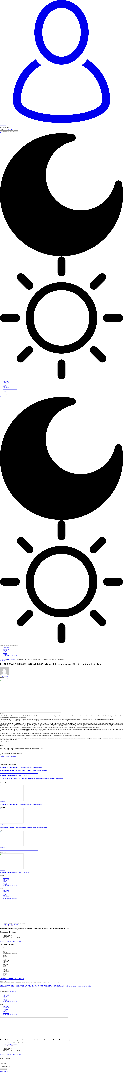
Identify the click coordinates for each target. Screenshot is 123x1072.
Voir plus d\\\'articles (10, 129)
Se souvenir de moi (5, 1066)
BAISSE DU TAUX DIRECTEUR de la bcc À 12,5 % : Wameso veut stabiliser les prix (21, 775)
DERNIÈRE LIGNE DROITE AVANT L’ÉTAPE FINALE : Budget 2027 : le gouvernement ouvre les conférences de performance (31, 778)
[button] (61, 888)
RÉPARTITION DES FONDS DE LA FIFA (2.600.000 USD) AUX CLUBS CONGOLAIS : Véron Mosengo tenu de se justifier (45, 986)
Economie (2, 660)
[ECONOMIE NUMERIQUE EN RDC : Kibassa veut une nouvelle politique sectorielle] (11, 800)
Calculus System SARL (12, 991)
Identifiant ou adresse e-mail (6, 1061)
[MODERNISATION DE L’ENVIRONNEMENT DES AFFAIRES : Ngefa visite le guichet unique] (11, 823)
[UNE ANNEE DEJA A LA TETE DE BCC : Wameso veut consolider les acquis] (11, 846)
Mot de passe (3, 1063)
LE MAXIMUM (4, 676)
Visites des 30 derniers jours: (9, 937)
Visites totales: (6, 939)
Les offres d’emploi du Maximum (12, 979)
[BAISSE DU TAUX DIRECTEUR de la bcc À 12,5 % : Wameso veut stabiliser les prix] (11, 868)
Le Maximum (3, 125)
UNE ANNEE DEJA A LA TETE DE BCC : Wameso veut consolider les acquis (19, 773)
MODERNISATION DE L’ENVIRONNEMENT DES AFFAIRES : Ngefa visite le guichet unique (23, 770)
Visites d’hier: (6, 936)
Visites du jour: (6, 935)
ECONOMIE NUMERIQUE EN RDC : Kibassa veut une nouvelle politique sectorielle (21, 767)
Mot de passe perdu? (4, 1071)
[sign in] (61, 122)
